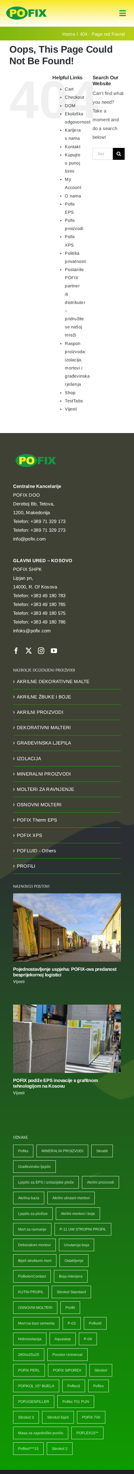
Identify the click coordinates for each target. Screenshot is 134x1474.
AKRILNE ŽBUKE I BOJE (44, 696)
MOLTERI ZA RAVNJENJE (45, 789)
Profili (70, 1307)
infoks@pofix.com (32, 630)
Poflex (98, 1386)
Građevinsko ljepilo (34, 1166)
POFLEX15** (87, 1433)
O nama (73, 195)
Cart (69, 88)
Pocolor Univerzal (67, 1354)
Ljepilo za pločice (33, 1213)
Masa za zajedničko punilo (40, 1433)
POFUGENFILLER (33, 1401)
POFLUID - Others (36, 850)
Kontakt (72, 146)
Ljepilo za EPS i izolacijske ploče (46, 1182)
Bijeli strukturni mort (34, 1260)
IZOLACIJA (29, 758)
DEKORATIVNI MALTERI (44, 727)
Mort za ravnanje (32, 1229)
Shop (70, 392)
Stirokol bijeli (58, 1417)
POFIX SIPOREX (67, 1370)
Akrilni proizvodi (100, 1182)
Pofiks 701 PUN (75, 1401)
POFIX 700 (91, 1417)
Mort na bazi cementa (36, 1323)
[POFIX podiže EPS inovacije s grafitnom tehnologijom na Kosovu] (67, 1039)
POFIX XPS (29, 835)
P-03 (72, 1323)
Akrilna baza (28, 1198)
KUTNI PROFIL (31, 1292)
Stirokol (100, 1370)
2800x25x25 (28, 1354)
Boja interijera (71, 1276)
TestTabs (74, 400)
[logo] (26, 6)
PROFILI (26, 866)
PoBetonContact (32, 1276)
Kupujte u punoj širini (72, 163)
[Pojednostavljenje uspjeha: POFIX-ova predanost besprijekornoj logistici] (67, 927)
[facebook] (16, 651)
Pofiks (23, 1151)
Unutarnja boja (76, 1245)
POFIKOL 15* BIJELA (36, 1386)
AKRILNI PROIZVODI (40, 712)
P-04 (88, 1339)
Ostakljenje (74, 1260)
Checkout (74, 97)
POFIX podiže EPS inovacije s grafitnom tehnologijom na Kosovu (55, 1083)
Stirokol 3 (26, 1417)
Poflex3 (73, 1386)
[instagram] (41, 651)
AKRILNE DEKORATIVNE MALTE (53, 681)
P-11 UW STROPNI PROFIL (83, 1229)
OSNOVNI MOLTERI (39, 804)
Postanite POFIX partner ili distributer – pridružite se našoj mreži (75, 302)
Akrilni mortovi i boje (78, 1213)
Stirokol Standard (71, 1292)
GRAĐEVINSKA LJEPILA (44, 742)
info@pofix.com (29, 538)
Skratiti (102, 1151)
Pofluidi (95, 1323)
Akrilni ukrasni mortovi (71, 1198)
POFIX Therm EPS (37, 820)
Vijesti (71, 408)
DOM (70, 105)
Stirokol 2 (60, 1448)
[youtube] (54, 651)
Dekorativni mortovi (34, 1245)
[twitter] (29, 651)
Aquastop (63, 1339)
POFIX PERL (29, 1370)
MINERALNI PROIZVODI (44, 773)
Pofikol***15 (28, 1448)
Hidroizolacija (29, 1339)
